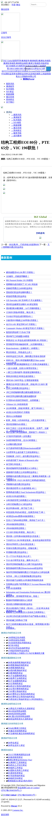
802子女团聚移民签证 (17, 681)
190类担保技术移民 (16, 640)
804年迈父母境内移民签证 (19, 686)
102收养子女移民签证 (17, 678)
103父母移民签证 (15, 683)
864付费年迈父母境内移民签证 (21, 694)
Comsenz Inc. (17, 810)
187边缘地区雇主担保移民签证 (21, 733)
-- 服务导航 (16, 133)
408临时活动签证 (15, 778)
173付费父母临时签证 (17, 691)
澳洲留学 (10, 86)
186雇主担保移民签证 (17, 731)
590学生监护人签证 (16, 745)
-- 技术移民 (16, 120)
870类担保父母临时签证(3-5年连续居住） (26, 699)
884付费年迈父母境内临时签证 (21, 697)
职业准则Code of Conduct (29, 788)
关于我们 (10, 102)
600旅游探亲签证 (15, 757)
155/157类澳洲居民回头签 (19, 755)
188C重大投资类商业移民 (19, 716)
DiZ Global (11, 795)
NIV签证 (10, 91)
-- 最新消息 (16, 115)
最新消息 (10, 84)
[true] (48, 68)
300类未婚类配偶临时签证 (19, 662)
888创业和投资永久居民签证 (20, 719)
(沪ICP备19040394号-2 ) (11, 790)
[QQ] (3, 795)
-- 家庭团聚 (16, 125)
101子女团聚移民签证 (17, 676)
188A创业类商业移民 (17, 711)
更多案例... (11, 628)
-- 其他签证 (16, 130)
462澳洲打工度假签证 (17, 762)
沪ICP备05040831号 (26, 795)
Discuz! (14, 806)
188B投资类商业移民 (17, 714)
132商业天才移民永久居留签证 (21, 708)
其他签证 (10, 99)
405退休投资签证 (15, 773)
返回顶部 (5, 815)
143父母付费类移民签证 (18, 689)
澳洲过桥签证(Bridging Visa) (20, 760)
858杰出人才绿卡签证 (17, 765)
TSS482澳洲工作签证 (17, 728)
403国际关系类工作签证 (18, 770)
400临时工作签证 (15, 768)
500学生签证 (13, 743)
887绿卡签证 (13, 645)
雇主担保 (10, 97)
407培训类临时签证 (16, 776)
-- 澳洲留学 (16, 117)
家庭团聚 (10, 94)
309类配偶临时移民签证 (18, 665)
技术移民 (10, 89)
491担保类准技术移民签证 (19, 643)
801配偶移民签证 (15, 673)
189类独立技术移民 (16, 637)
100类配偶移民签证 (16, 668)
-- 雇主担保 (16, 128)
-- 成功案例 (16, 136)
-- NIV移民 (16, 122)
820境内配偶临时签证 (17, 670)
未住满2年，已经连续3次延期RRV (24, 244)
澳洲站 (28, 79)
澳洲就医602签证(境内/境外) (20, 781)
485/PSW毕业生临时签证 (19, 648)
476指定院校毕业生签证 (18, 651)
